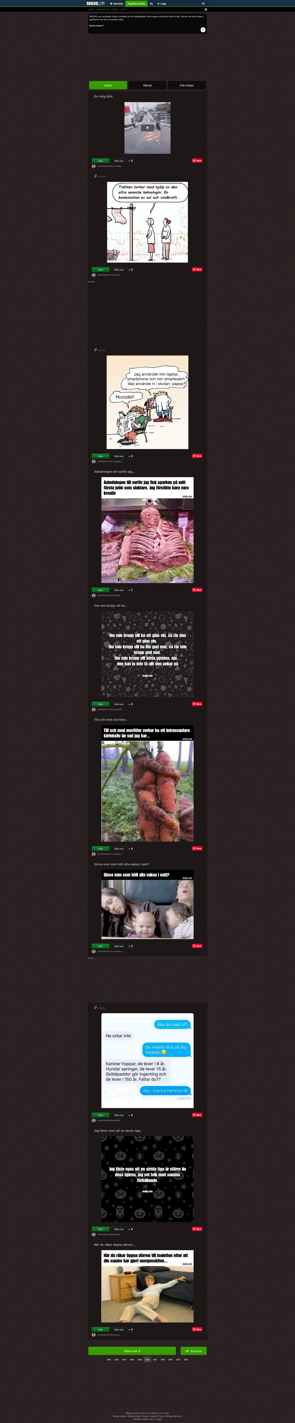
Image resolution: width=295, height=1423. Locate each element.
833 (186, 1359)
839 (140, 1359)
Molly (117, 595)
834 (178, 1359)
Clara (117, 274)
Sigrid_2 (119, 461)
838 (147, 1359)
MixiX (117, 1120)
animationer (103, 9)
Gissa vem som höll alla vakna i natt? (121, 864)
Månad (147, 85)
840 (132, 1359)
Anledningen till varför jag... (114, 471)
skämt (91, 9)
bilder (115, 9)
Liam (117, 1334)
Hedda (118, 166)
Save (198, 160)
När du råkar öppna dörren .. (115, 1244)
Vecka (108, 85)
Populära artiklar (136, 3)
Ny (151, 3)
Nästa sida (131, 1351)
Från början (187, 85)
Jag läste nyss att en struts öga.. (118, 1130)
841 (124, 1359)
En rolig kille (103, 96)
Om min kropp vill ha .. (111, 605)
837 (155, 1359)
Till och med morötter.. (111, 719)
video (123, 9)
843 (109, 1359)
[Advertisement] (147, 58)
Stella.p (118, 951)
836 (163, 1359)
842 (117, 1359)
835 (170, 1359)
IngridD (118, 709)
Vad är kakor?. (96, 25)
